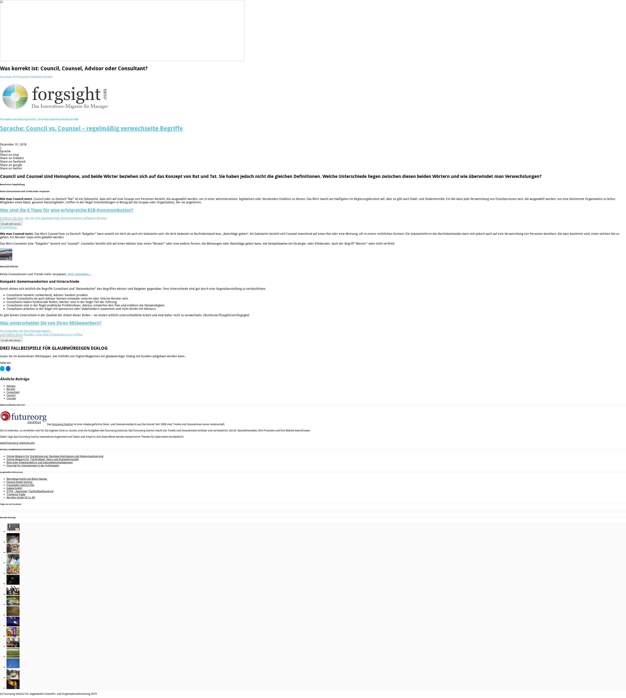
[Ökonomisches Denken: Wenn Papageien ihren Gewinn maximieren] (13, 688)
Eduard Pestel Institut (19, 482)
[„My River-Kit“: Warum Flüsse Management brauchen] (13, 604)
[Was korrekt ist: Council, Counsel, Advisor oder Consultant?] (13, 594)
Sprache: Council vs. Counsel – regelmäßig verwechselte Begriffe (91, 128)
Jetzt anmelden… (79, 274)
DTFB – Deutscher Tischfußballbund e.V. (30, 491)
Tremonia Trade (16, 494)
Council (11, 395)
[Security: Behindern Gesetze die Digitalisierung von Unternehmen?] (13, 542)
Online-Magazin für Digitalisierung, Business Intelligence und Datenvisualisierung (55, 456)
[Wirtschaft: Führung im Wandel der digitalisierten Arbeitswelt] (13, 667)
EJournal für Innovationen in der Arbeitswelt (33, 465)
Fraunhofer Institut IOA (20, 485)
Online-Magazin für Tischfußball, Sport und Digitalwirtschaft (43, 459)
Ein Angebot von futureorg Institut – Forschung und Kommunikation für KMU (39, 119)
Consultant (13, 392)
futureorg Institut (62, 424)
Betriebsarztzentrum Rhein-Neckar (27, 478)
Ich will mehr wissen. (11, 224)
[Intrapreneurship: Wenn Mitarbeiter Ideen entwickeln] (13, 625)
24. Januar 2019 (9, 76)
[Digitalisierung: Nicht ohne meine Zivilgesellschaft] (13, 573)
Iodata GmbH (14, 488)
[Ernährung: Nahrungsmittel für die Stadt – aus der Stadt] (13, 656)
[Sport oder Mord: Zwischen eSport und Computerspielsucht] (13, 552)
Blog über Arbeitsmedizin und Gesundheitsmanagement (40, 462)
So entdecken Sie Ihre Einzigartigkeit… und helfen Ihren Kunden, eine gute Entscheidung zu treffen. (41, 335)
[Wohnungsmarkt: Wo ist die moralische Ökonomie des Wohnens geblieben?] (13, 677)
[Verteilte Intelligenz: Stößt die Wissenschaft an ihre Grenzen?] (13, 583)
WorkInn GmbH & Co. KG (21, 497)
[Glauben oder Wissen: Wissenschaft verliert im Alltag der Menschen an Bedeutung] (13, 562)
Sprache (47, 76)
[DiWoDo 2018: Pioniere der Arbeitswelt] (13, 646)
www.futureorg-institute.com (17, 442)
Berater (11, 389)
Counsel (11, 398)
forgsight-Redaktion (31, 76)
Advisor (11, 386)
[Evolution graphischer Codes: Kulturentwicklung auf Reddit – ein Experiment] (13, 636)
